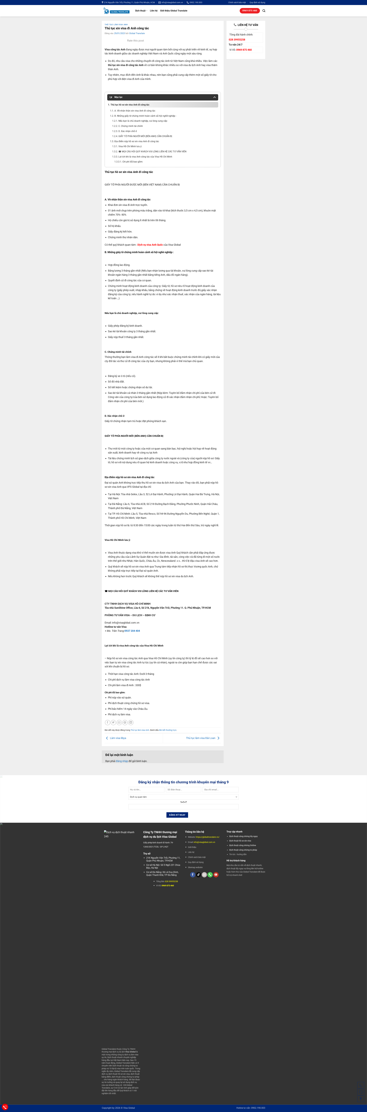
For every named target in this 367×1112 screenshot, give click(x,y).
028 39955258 (237, 39)
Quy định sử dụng (257, 2)
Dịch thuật (140, 10)
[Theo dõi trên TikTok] (198, 874)
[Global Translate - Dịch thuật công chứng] (116, 11)
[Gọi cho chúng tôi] (210, 874)
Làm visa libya (117, 738)
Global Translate (137, 33)
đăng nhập (122, 761)
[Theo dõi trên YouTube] (216, 874)
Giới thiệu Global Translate (173, 10)
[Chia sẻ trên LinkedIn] (130, 722)
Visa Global (129, 1108)
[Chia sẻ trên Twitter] (113, 722)
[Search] (263, 11)
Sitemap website (195, 867)
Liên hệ (154, 10)
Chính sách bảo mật (237, 2)
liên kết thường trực (167, 730)
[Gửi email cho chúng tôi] (204, 874)
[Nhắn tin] (360, 1092)
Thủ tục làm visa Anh (116, 24)
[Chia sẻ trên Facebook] (107, 722)
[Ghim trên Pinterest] (125, 722)
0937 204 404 (132, 630)
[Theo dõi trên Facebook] (192, 874)
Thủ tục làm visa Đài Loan (201, 738)
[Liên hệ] (5, 1107)
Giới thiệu (192, 847)
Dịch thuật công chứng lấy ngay (243, 836)
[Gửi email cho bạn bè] (119, 722)
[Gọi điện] (360, 1085)
